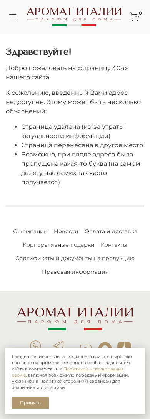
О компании (30, 231)
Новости (66, 231)
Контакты (114, 244)
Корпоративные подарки (59, 244)
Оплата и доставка (111, 231)
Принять (30, 403)
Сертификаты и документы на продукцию (75, 258)
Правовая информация (75, 271)
